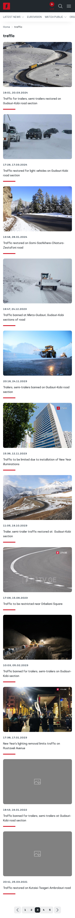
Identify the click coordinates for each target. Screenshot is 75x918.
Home (6, 27)
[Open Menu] (69, 6)
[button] (13, 17)
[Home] (6, 6)
